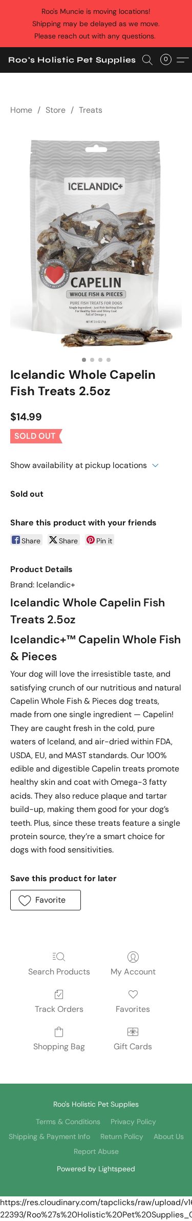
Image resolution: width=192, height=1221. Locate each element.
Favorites (133, 1009)
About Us (169, 1136)
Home (21, 110)
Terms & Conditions (68, 1121)
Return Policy (121, 1136)
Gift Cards (133, 1046)
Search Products (59, 971)
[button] (72, 60)
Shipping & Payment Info (49, 1136)
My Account (133, 971)
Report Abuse (96, 1151)
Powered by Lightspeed (96, 1168)
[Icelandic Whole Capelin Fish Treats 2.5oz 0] (96, 239)
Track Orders (59, 1009)
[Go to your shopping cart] (169, 60)
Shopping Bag (59, 1046)
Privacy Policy (133, 1121)
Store (56, 110)
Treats (90, 110)
